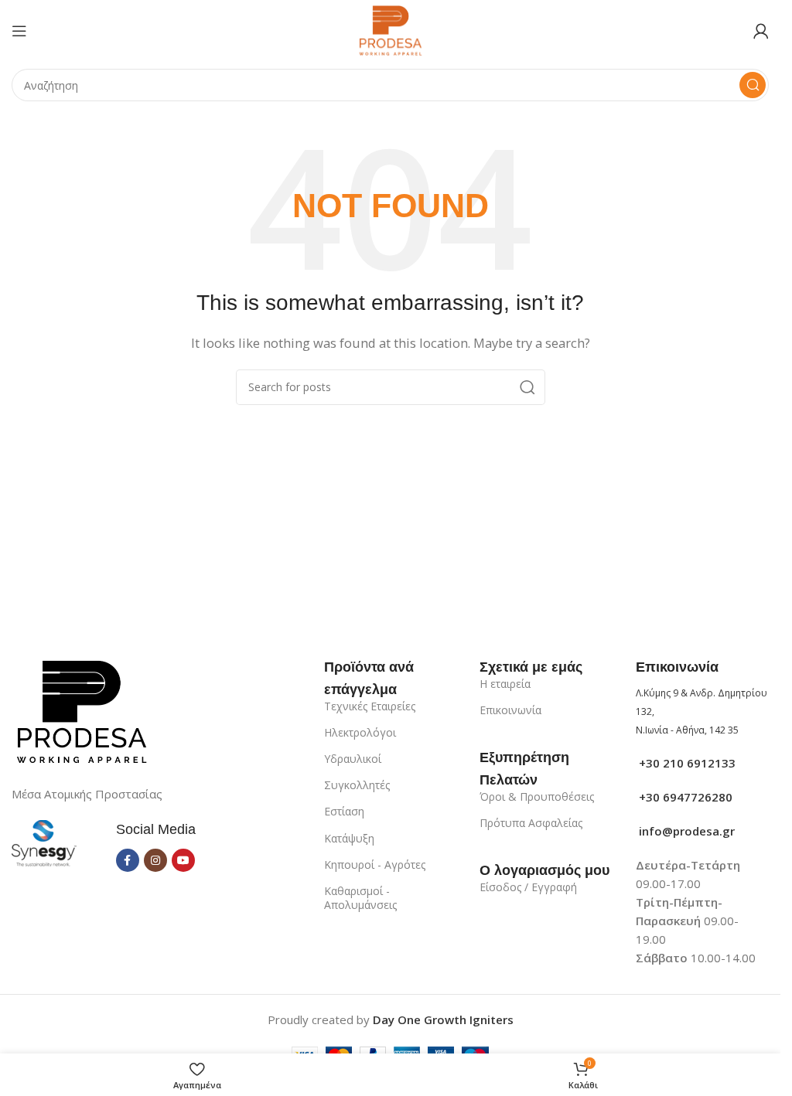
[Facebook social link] (127, 860)
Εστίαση (344, 811)
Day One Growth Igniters (443, 1019)
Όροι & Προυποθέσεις (537, 796)
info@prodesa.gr (685, 831)
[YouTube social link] (183, 860)
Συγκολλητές (357, 785)
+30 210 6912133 (686, 763)
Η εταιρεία (505, 683)
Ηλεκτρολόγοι (360, 732)
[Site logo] (391, 29)
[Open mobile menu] (19, 30)
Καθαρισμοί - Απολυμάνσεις (360, 897)
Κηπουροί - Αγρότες (374, 864)
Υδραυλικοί (352, 758)
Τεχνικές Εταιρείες (369, 706)
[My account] (761, 30)
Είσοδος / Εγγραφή (528, 887)
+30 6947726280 (684, 797)
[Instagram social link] (155, 860)
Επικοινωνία (510, 710)
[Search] (752, 85)
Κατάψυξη (349, 838)
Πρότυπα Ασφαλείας (531, 822)
